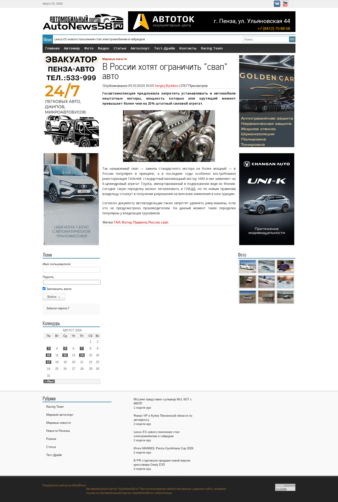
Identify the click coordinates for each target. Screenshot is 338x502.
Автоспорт (140, 48)
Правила (140, 222)
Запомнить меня (59, 289)
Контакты (188, 48)
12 (65, 355)
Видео (103, 48)
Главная (52, 48)
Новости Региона (58, 431)
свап (164, 222)
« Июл (49, 381)
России (154, 222)
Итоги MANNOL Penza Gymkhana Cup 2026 (84, 40)
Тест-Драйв (164, 48)
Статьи (120, 48)
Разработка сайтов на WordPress (64, 485)
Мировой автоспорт (59, 414)
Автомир (72, 48)
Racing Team (212, 48)
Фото (89, 48)
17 (48, 362)
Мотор (127, 222)
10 (48, 355)
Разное (51, 439)
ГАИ (117, 222)
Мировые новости (114, 59)
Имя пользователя (57, 264)
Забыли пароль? (57, 308)
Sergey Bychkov (166, 85)
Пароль (48, 277)
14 (81, 355)
